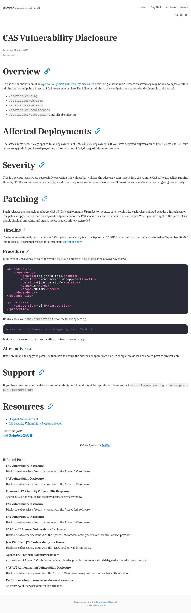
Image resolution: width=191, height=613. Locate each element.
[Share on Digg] (18, 435)
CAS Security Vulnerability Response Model (35, 423)
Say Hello (156, 7)
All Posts (171, 7)
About (144, 7)
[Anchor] (46, 70)
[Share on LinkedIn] (14, 435)
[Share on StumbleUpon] (27, 435)
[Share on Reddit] (24, 435)
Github (103, 605)
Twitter (106, 445)
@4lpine (112, 602)
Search (184, 7)
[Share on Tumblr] (21, 435)
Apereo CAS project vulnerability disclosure (67, 84)
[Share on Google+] (11, 435)
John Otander (102, 602)
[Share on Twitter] (6, 435)
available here (73, 242)
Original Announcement (23, 419)
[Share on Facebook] (4, 435)
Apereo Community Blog (21, 7)
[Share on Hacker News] (31, 435)
